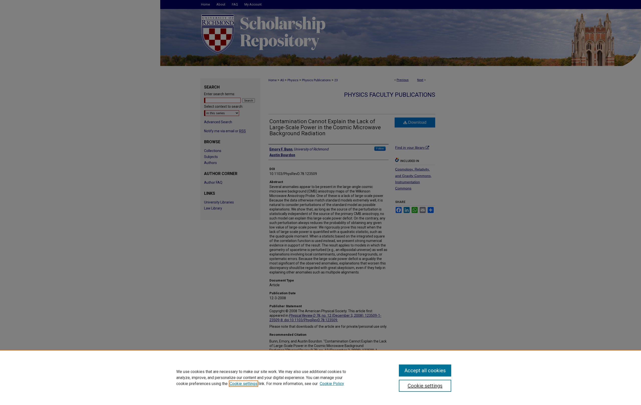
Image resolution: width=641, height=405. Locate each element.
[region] (320, 377)
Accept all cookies (425, 371)
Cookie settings (243, 383)
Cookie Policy (332, 383)
